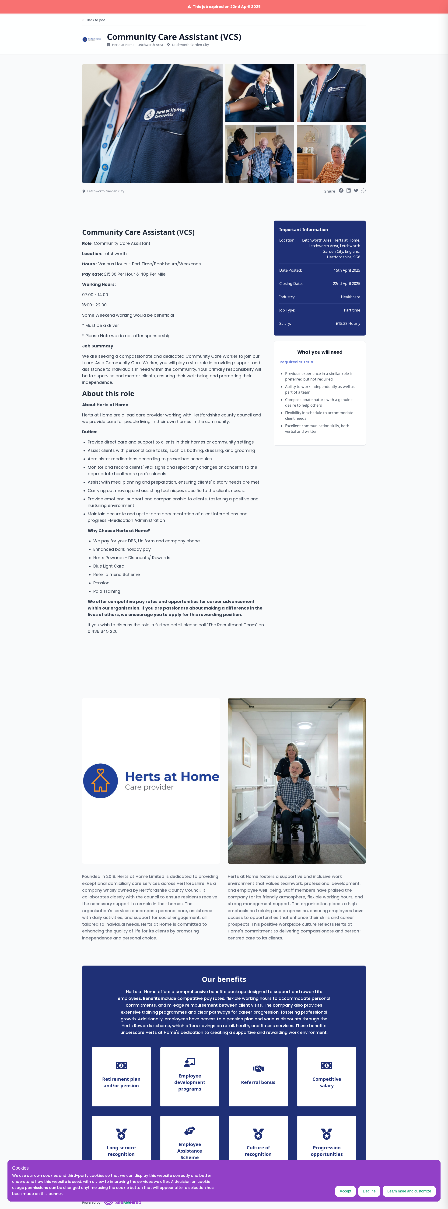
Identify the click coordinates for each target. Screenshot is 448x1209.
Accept (345, 1191)
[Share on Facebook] (341, 190)
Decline (369, 1191)
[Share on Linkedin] (348, 190)
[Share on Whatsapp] (363, 190)
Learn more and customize (409, 1191)
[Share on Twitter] (356, 190)
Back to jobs (96, 20)
